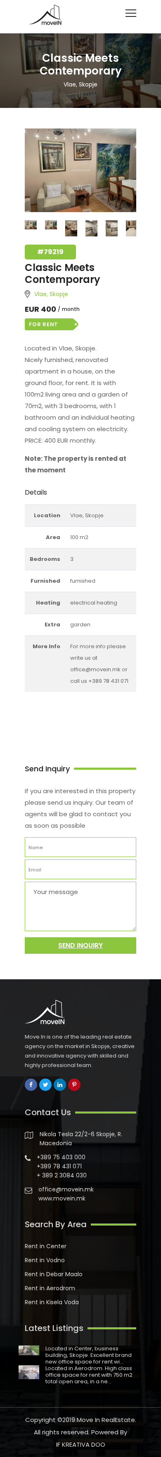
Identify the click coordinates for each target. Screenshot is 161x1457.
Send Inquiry (80, 945)
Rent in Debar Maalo (54, 1274)
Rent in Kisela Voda (52, 1302)
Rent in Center (45, 1246)
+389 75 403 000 (61, 1157)
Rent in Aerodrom (50, 1288)
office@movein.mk (66, 1189)
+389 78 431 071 (59, 1166)
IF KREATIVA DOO (80, 1444)
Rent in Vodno (45, 1260)
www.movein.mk (61, 1198)
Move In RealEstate (106, 1419)
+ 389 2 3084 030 (62, 1175)
